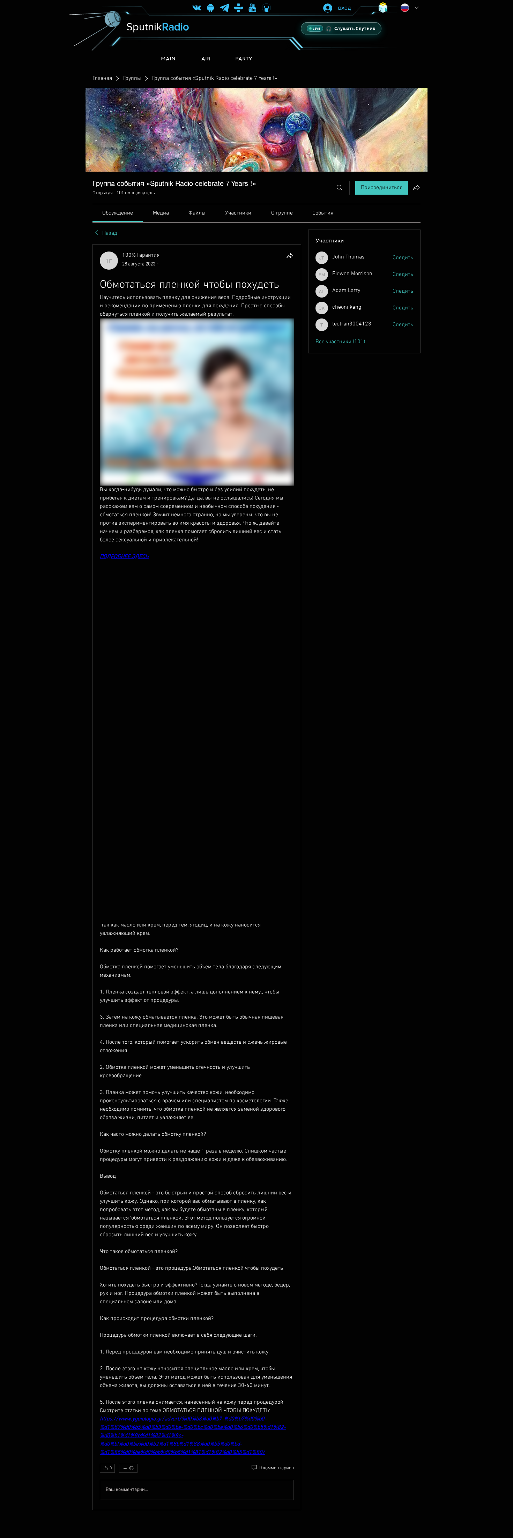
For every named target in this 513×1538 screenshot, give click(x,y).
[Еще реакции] (128, 1468)
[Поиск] (339, 188)
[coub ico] (266, 7)
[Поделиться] (289, 256)
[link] (117, 213)
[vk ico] (196, 7)
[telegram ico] (224, 7)
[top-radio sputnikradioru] (238, 7)
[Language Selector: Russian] (410, 7)
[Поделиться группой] (416, 187)
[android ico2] (210, 7)
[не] (252, 7)
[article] (196, 877)
